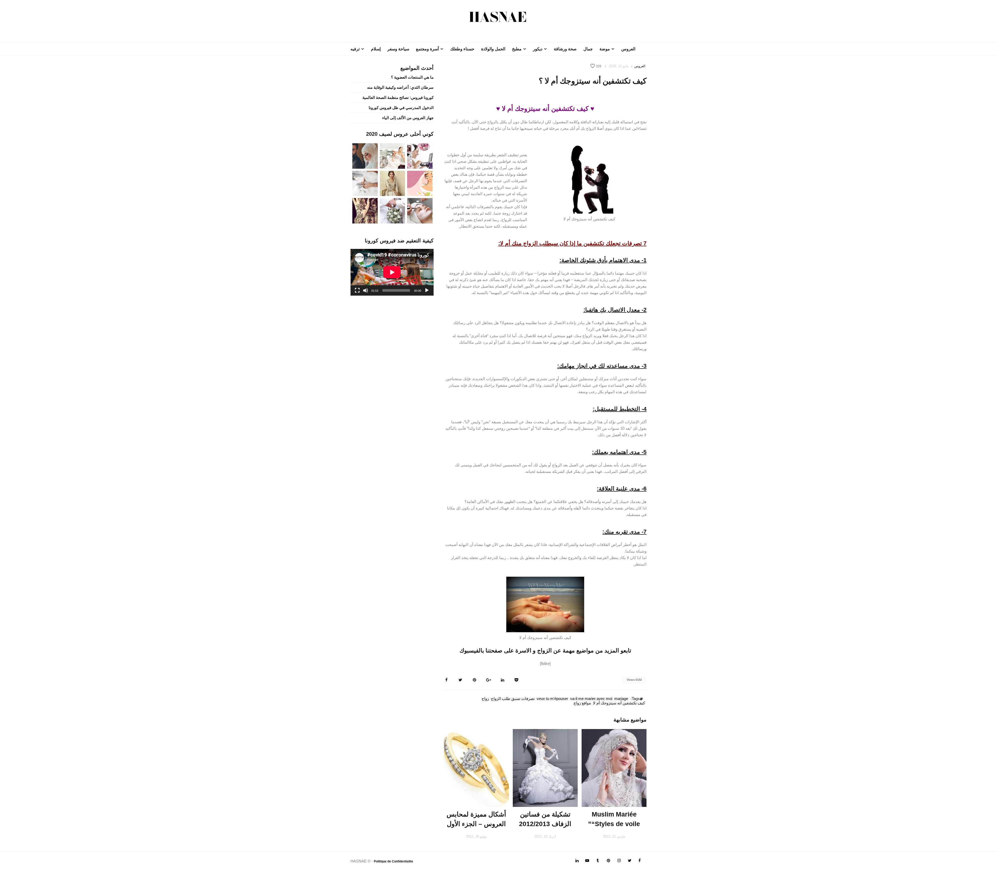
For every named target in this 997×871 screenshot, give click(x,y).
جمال (588, 49)
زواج (485, 698)
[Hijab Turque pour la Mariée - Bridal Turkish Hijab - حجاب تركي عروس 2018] (365, 155)
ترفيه (355, 49)
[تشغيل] (426, 290)
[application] (392, 272)
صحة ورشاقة (565, 49)
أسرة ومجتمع (427, 49)
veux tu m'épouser (552, 698)
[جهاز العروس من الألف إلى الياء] (420, 155)
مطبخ (517, 49)
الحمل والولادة (493, 49)
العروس (628, 49)
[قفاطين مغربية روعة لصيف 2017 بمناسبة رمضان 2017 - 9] (392, 183)
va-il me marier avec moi (591, 698)
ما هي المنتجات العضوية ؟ (412, 77)
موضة (604, 49)
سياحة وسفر (398, 49)
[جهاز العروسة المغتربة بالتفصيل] (392, 155)
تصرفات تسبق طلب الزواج (513, 698)
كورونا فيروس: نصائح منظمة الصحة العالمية (398, 97)
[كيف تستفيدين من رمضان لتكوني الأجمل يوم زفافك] (420, 183)
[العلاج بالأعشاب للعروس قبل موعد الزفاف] (420, 210)
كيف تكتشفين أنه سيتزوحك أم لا (619, 703)
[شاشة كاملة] (357, 290)
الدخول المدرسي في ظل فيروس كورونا (401, 107)
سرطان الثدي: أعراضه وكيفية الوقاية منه (400, 87)
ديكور (537, 49)
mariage (621, 698)
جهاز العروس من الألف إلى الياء (408, 117)
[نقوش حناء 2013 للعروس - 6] (365, 210)
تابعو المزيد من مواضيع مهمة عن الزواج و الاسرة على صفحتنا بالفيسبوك (545, 650)
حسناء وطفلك (462, 49)
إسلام (376, 49)
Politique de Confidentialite (393, 861)
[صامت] (365, 290)
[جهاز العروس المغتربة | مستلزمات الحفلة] (365, 183)
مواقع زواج (582, 703)
